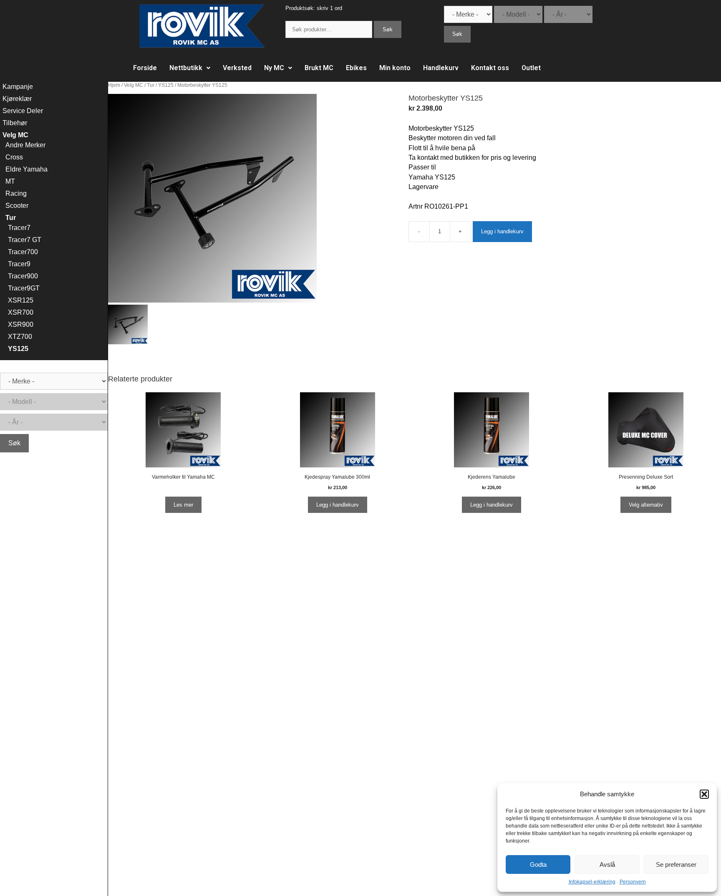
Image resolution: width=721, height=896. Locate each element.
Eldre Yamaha (26, 169)
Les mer (183, 505)
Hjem (114, 85)
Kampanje (18, 86)
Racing (16, 193)
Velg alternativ (646, 505)
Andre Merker (25, 145)
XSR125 (20, 300)
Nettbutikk (185, 68)
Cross (14, 157)
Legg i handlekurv (502, 231)
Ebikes (356, 68)
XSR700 (20, 312)
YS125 (166, 85)
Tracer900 (23, 276)
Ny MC (274, 68)
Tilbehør (15, 122)
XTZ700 (20, 336)
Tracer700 (23, 251)
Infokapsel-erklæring (592, 882)
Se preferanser (676, 864)
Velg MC (133, 85)
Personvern (633, 882)
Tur (150, 85)
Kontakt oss (490, 68)
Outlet (531, 68)
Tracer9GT (24, 288)
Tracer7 (19, 227)
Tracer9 (19, 264)
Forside (145, 68)
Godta (538, 864)
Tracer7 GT (24, 239)
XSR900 (20, 324)
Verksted (237, 68)
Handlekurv (441, 68)
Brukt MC (319, 68)
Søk (388, 29)
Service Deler (23, 110)
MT (10, 181)
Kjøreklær (17, 98)
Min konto (395, 68)
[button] (704, 794)
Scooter (16, 205)
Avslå (607, 864)
